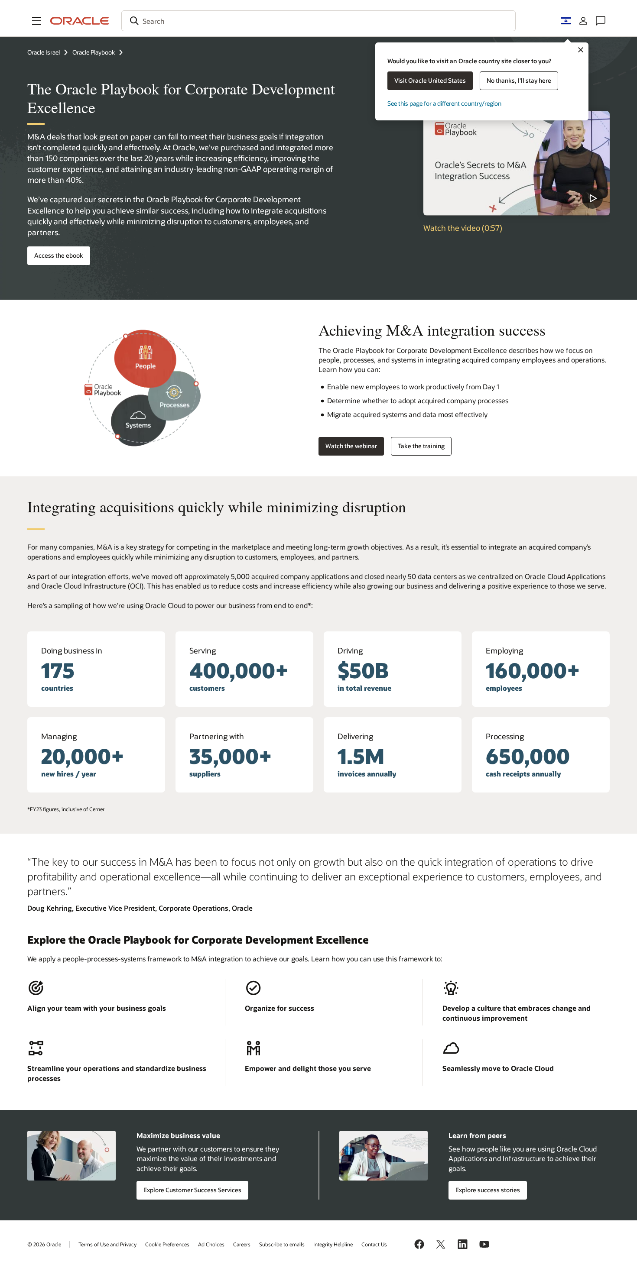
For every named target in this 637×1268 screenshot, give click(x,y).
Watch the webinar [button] (351, 446)
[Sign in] (583, 21)
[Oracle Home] (80, 20)
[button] (36, 21)
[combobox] (318, 20)
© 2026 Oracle (44, 1244)
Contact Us (374, 1244)
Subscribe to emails (282, 1244)
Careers (241, 1244)
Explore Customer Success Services (192, 1190)
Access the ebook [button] (58, 255)
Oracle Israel (43, 52)
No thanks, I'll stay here (519, 80)
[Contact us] (600, 21)
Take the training (421, 446)
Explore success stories (487, 1190)
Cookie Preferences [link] (167, 1244)
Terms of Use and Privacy (107, 1244)
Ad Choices (211, 1244)
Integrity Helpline (333, 1244)
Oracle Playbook (93, 52)
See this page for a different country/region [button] (444, 103)
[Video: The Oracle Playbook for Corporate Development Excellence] (516, 163)
